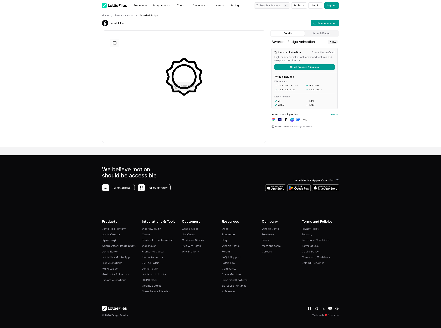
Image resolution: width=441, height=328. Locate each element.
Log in (315, 5)
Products (139, 5)
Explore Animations (114, 280)
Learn (218, 5)
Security (307, 234)
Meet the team (271, 246)
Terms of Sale (310, 246)
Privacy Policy (310, 229)
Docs (225, 229)
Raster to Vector (152, 257)
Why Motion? (190, 251)
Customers (199, 5)
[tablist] (304, 33)
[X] (323, 308)
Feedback (268, 234)
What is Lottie (231, 246)
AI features (229, 291)
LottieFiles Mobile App (116, 257)
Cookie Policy (310, 251)
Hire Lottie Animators (115, 274)
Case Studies (190, 229)
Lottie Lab (228, 263)
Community (229, 268)
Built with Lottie (192, 246)
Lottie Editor (110, 251)
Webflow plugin (151, 229)
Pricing (234, 5)
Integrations (160, 5)
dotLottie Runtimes (234, 285)
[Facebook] (309, 308)
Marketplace (110, 268)
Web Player (149, 246)
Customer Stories (193, 240)
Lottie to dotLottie (154, 274)
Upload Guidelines (313, 263)
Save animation (326, 23)
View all (334, 114)
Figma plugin (109, 240)
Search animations (270, 5)
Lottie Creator (111, 234)
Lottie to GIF (150, 268)
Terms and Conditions (316, 240)
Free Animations (112, 263)
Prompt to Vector (153, 251)
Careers (267, 251)
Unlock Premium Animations (304, 67)
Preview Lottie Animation (157, 240)
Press (265, 240)
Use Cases (188, 234)
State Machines (232, 274)
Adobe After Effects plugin (119, 246)
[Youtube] (330, 308)
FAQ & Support (231, 257)
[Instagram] (316, 308)
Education (228, 234)
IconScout (330, 52)
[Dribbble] (337, 308)
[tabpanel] (304, 92)
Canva (146, 234)
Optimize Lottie (151, 285)
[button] (105, 23)
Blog (224, 240)
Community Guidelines (316, 257)
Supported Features (235, 280)
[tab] (288, 33)
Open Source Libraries (156, 291)
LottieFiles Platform (114, 229)
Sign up (331, 5)
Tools (180, 5)
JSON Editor (149, 280)
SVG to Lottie (150, 263)
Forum (226, 251)
